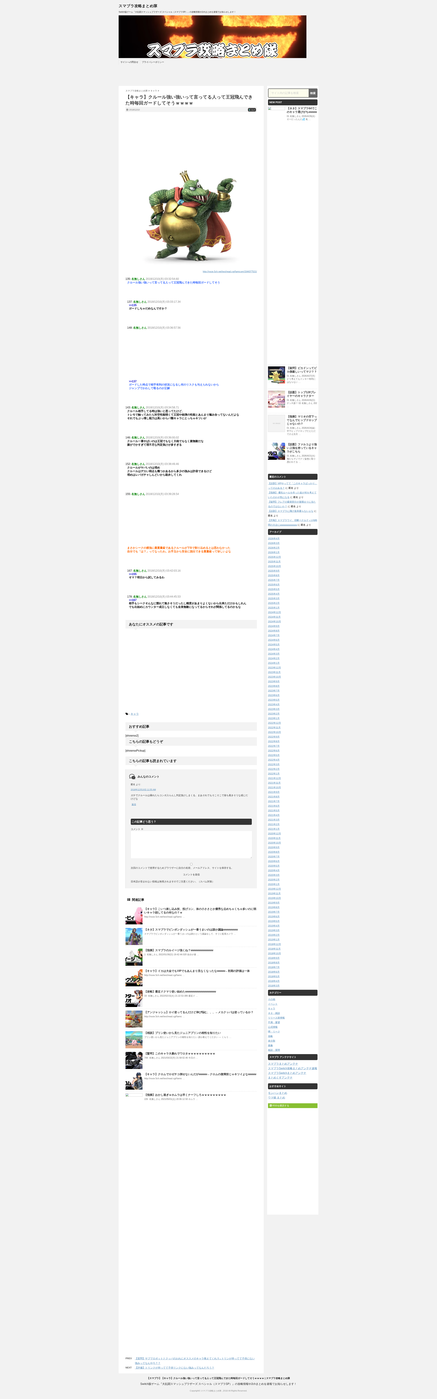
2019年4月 (274, 925)
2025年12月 (274, 557)
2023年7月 (274, 690)
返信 (134, 804)
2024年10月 (274, 621)
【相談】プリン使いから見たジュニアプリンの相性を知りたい (182, 1032)
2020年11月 (274, 838)
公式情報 (273, 1027)
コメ (252, 110)
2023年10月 (274, 676)
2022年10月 (274, 732)
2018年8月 (274, 962)
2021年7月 (274, 801)
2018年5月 (274, 976)
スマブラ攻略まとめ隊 (138, 6)
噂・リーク (274, 1031)
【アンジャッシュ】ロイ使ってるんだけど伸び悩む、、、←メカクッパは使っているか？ (198, 1012)
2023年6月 (274, 695)
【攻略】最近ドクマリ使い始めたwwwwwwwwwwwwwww (180, 991)
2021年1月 (274, 829)
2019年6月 (274, 916)
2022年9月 (274, 736)
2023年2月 (274, 713)
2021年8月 (274, 796)
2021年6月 (274, 806)
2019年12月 (274, 888)
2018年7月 (274, 967)
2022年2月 (274, 769)
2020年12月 (274, 833)
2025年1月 (274, 607)
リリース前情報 (276, 1017)
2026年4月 (274, 538)
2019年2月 (274, 935)
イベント (273, 1004)
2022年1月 (274, 773)
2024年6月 (274, 640)
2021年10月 (274, 787)
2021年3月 (274, 819)
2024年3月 (274, 653)
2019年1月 (274, 939)
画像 (270, 1045)
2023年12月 (274, 667)
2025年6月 (274, 584)
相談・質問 (274, 1050)
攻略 (270, 1036)
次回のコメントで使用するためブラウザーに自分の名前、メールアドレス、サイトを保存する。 (182, 867)
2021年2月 (274, 824)
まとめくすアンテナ (280, 1077)
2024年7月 (274, 635)
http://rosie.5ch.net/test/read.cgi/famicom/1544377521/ (230, 271)
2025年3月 (274, 598)
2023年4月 (274, 704)
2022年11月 (274, 727)
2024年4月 (274, 649)
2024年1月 (274, 663)
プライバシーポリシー (153, 62)
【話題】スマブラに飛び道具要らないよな (290, 511)
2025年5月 (274, 589)
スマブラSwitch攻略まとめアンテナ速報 (292, 1068)
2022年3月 (274, 764)
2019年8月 (274, 907)
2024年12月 (274, 612)
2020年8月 (274, 852)
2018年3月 (274, 985)
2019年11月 (274, 893)
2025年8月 (274, 575)
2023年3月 (274, 709)
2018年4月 (274, 981)
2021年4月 (274, 815)
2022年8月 (274, 741)
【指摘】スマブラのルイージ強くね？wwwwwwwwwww (178, 950)
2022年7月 (274, 746)
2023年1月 (274, 718)
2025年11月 (274, 561)
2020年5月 (274, 865)
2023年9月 (274, 681)
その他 (271, 999)
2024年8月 (274, 630)
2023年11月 (274, 672)
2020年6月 (274, 861)
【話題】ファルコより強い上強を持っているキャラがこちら (302, 448)
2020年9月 (274, 847)
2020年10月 (274, 842)
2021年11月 (274, 782)
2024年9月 (274, 626)
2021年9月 (274, 792)
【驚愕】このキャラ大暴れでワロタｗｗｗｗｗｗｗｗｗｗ (179, 1053)
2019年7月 (274, 912)
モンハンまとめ (277, 1093)
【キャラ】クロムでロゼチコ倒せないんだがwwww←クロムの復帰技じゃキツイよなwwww (200, 1074)
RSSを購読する (280, 1105)
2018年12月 (274, 944)
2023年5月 (274, 699)
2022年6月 (274, 750)
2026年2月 (274, 547)
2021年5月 (274, 810)
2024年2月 (274, 658)
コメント (137, 829)
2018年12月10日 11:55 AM (143, 789)
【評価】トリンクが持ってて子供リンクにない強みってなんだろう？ (174, 1367)
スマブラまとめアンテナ (283, 1063)
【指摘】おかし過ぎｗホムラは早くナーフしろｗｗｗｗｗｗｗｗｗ (185, 1094)
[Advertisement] (191, 139)
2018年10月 (274, 953)
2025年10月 (274, 566)
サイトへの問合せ (129, 62)
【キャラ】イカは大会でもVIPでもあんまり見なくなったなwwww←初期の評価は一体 (197, 970)
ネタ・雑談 (274, 1013)
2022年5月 (274, 755)
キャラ (135, 713)
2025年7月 (274, 580)
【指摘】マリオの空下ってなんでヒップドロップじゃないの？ (302, 420)
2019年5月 (274, 921)
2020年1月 (274, 884)
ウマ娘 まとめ (276, 1097)
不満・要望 (274, 1022)
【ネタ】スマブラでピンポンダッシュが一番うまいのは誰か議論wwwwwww (191, 929)
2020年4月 (274, 870)
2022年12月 (274, 723)
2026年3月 (274, 543)
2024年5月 (274, 644)
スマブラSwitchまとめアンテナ (287, 1073)
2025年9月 (274, 570)
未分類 (271, 1040)
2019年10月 (274, 898)
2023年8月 (274, 686)
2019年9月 (274, 902)
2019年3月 (274, 930)
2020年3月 (274, 875)
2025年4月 (274, 593)
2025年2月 (274, 603)
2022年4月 (274, 759)
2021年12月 (274, 778)
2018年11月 (274, 948)
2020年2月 (274, 879)
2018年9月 (274, 958)
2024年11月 (274, 616)
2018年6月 (274, 971)
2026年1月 (274, 552)
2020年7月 (274, 856)
